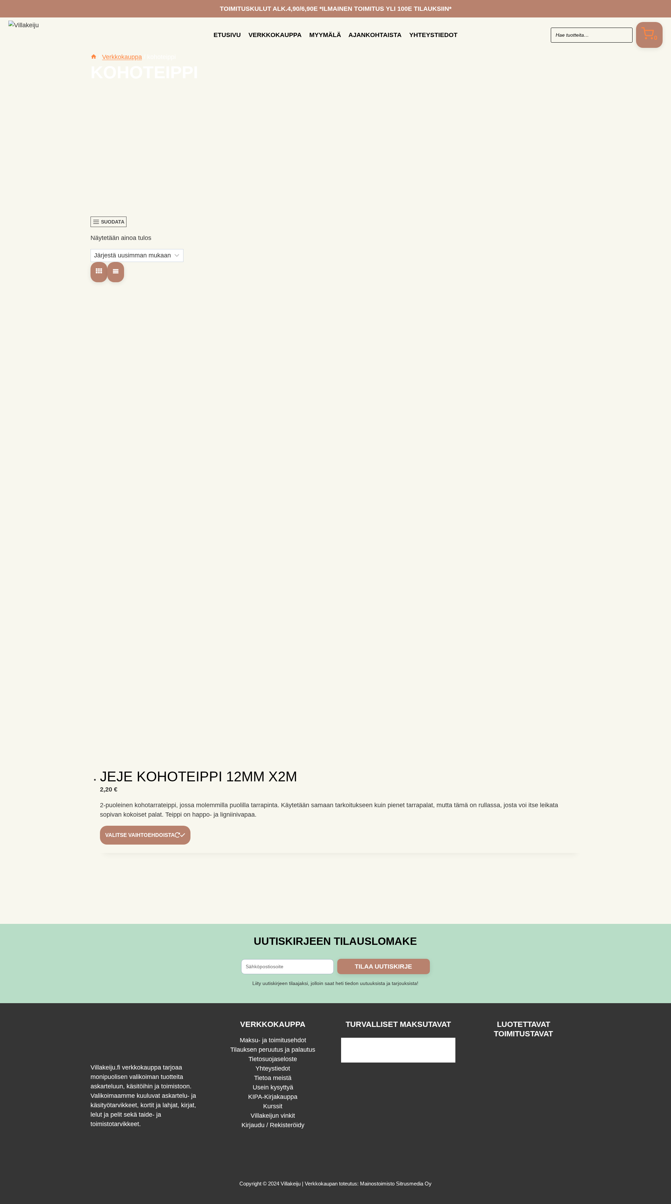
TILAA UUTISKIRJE (383, 966)
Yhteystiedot (433, 34)
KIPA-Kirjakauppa (272, 1096)
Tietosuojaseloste (272, 1059)
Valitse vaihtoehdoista (140, 835)
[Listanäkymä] (115, 272)
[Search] (624, 35)
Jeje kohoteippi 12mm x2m (198, 776)
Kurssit (272, 1106)
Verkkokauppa (275, 34)
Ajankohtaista (375, 34)
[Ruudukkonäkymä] (99, 272)
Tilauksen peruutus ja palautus (272, 1049)
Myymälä (325, 34)
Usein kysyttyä (273, 1087)
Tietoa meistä (272, 1077)
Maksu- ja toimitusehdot (273, 1040)
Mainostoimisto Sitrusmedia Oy (396, 1184)
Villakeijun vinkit (273, 1115)
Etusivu (227, 34)
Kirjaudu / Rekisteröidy (272, 1125)
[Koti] (94, 56)
